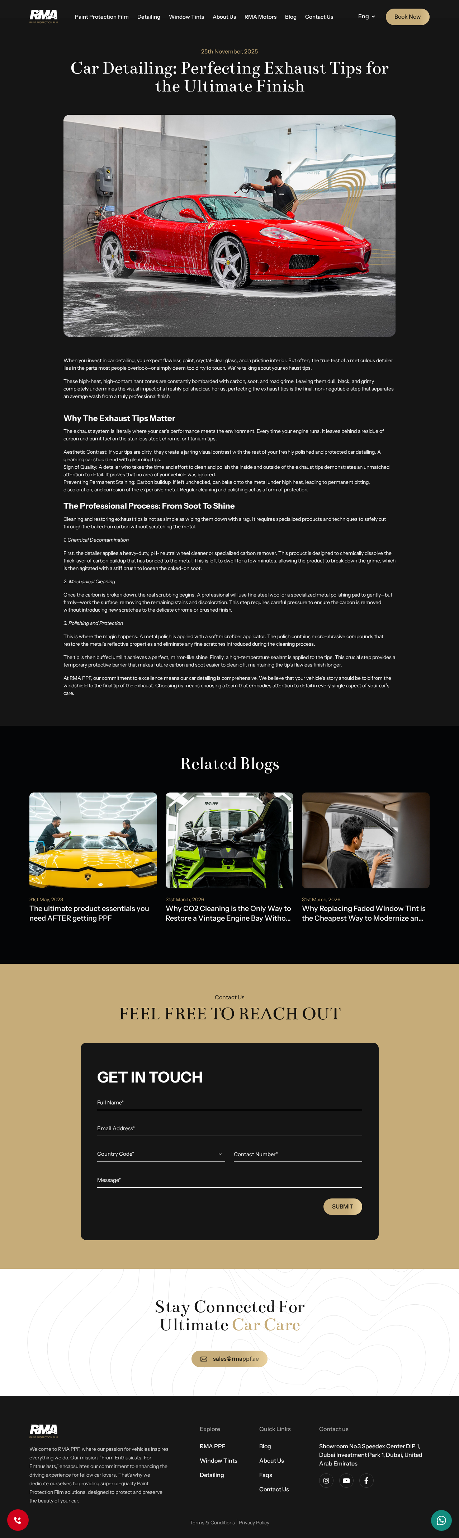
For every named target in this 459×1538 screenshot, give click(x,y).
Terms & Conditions (212, 1522)
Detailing (148, 16)
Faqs (265, 1474)
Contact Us (319, 16)
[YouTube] (346, 1480)
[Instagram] (326, 1480)
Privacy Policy (254, 1522)
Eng (363, 16)
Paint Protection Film (102, 16)
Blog (291, 16)
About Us (224, 16)
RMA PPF (213, 1446)
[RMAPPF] (43, 17)
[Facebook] (366, 1480)
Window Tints (186, 16)
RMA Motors (260, 16)
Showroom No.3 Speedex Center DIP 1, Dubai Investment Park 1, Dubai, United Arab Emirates (370, 1455)
